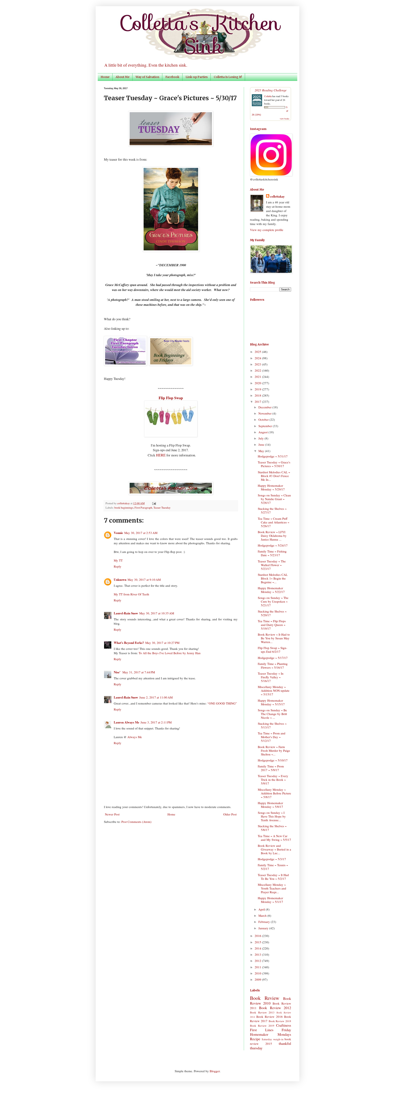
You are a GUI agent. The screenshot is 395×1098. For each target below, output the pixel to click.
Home (105, 77)
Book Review (264, 998)
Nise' (117, 672)
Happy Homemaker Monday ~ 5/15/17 (271, 702)
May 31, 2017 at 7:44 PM (138, 672)
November (265, 413)
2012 (258, 961)
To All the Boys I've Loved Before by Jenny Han (170, 653)
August (263, 432)
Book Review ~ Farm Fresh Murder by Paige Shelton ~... (274, 750)
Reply (117, 566)
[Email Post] (153, 503)
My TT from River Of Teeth (131, 594)
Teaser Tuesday (162, 507)
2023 (258, 364)
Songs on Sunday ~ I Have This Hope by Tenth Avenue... (272, 816)
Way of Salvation (147, 77)
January (263, 928)
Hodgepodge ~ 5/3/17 (272, 859)
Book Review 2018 (280, 1021)
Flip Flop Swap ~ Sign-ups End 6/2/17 (272, 650)
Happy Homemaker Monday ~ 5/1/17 (270, 900)
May (261, 451)
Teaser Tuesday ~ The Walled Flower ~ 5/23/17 (272, 565)
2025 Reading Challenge (271, 90)
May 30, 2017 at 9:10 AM (144, 579)
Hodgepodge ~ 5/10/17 (273, 760)
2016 (258, 936)
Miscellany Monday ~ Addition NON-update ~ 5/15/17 (273, 690)
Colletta (268, 96)
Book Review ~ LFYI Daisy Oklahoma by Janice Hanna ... (272, 535)
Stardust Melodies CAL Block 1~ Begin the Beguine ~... (273, 578)
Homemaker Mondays (270, 1034)
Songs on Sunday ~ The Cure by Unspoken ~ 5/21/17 (273, 601)
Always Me (134, 737)
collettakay (123, 503)
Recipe (255, 1038)
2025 (258, 352)
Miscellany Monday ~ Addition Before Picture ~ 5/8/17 (274, 793)
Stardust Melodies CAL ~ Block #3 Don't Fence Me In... (274, 476)
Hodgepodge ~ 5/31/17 (273, 456)
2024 (258, 358)
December (265, 407)
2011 (258, 967)
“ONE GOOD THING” (222, 703)
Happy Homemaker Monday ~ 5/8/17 (270, 805)
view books (284, 118)
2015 (258, 942)
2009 (258, 979)
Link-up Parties (197, 77)
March (262, 915)
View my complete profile (266, 230)
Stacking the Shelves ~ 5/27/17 (272, 510)
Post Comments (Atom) (136, 822)
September (265, 426)
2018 (258, 395)
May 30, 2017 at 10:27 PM (162, 643)
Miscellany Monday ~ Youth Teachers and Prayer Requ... (272, 888)
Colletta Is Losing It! (228, 77)
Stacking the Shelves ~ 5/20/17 (272, 613)
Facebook (172, 77)
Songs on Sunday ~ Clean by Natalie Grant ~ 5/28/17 (274, 499)
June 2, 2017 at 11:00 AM (156, 697)
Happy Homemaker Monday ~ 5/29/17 (271, 487)
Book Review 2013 (262, 1012)
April (262, 909)
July (261, 438)
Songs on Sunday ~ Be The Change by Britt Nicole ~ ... (272, 714)
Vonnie (118, 532)
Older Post (230, 814)
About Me (122, 77)
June (261, 444)
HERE (161, 454)
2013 (258, 954)
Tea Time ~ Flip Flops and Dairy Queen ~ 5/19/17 (272, 624)
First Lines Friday (270, 1029)
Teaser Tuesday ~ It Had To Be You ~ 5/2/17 (273, 877)
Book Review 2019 (262, 1025)
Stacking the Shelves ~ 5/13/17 (272, 725)
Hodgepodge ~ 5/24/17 (273, 545)
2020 (258, 383)
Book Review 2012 (275, 1007)
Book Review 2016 (269, 1016)
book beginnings (123, 507)
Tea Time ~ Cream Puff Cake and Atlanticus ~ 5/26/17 (273, 522)
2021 (258, 377)
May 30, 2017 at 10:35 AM (156, 613)
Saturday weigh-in (272, 1039)
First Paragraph (143, 507)
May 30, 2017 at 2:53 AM (140, 533)
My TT (118, 560)
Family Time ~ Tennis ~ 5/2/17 (273, 867)
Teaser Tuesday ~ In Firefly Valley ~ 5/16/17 (270, 677)
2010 (258, 973)
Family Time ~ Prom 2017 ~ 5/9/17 (271, 768)
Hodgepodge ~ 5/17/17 (273, 658)
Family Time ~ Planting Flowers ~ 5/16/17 (273, 665)
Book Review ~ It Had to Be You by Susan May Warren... (274, 638)
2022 (258, 370)
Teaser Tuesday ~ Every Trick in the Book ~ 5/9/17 (273, 779)
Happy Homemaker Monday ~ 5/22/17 (271, 590)
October (264, 419)
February (264, 922)
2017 (258, 401)
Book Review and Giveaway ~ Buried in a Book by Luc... (274, 849)
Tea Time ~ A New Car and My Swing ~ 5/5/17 (274, 838)
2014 (258, 948)
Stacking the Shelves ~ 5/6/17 (272, 828)
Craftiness (283, 1025)
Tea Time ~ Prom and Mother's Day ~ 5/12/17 (271, 737)
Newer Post (112, 814)
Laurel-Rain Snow (126, 613)
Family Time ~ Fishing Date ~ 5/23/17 (272, 553)
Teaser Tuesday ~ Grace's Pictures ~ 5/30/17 (274, 464)
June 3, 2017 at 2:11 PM (156, 722)
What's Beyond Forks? (129, 642)
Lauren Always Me (126, 722)
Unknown (120, 579)
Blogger (215, 1071)
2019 (258, 389)
